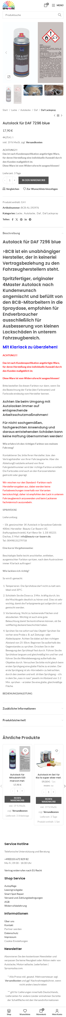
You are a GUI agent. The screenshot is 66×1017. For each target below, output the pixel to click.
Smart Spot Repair (14, 894)
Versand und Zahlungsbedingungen (23, 897)
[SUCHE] (59, 15)
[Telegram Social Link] (30, 219)
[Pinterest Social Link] (21, 219)
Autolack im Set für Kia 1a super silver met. (48, 776)
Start (5, 110)
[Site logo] (9, 5)
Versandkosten (34, 142)
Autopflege (10, 886)
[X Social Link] (16, 219)
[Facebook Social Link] (12, 219)
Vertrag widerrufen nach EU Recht (23, 870)
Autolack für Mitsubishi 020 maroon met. (17, 777)
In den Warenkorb (33, 180)
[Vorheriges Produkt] (54, 115)
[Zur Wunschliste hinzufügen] (25, 751)
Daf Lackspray (48, 110)
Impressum (10, 937)
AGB (7, 901)
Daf (36, 110)
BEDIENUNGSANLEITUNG (17, 693)
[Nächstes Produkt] (61, 115)
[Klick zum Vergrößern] (8, 76)
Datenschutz (11, 933)
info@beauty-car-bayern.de (36, 536)
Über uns (9, 921)
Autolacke (25, 110)
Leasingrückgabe (13, 889)
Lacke (14, 110)
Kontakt (8, 925)
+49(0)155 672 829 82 (16, 859)
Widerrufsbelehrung (15, 905)
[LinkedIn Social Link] (26, 219)
